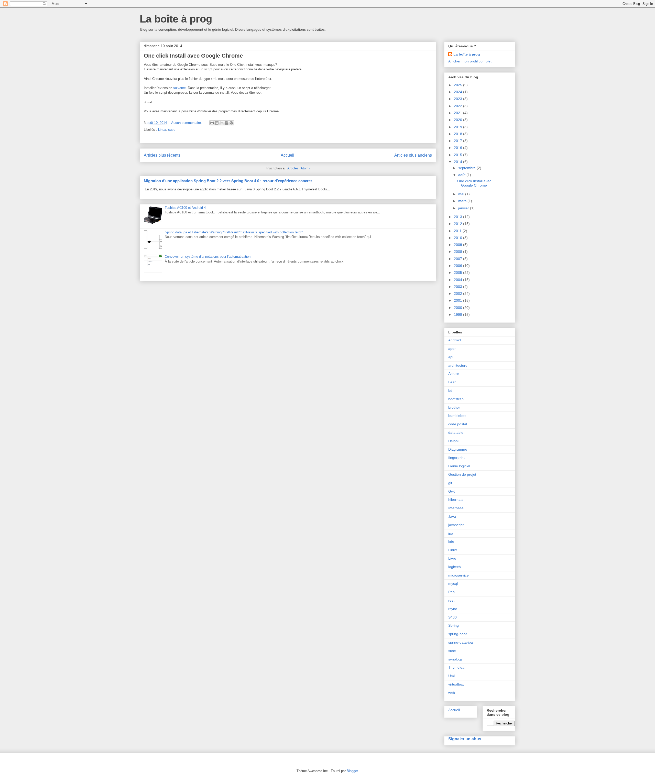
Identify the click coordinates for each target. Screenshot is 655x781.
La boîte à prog (176, 19)
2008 (458, 252)
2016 (458, 148)
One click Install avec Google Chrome (193, 55)
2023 (458, 99)
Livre (452, 558)
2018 (458, 134)
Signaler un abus (464, 738)
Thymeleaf (456, 667)
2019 (458, 127)
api (450, 357)
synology (455, 659)
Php (451, 592)
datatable (455, 432)
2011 (458, 231)
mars (462, 201)
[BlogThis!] (216, 122)
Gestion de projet (462, 474)
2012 (458, 224)
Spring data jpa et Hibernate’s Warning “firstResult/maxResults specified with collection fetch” (234, 232)
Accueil (287, 155)
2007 (458, 259)
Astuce (453, 374)
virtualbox (456, 684)
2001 (458, 300)
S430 (452, 617)
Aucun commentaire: (187, 123)
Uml (451, 676)
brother (454, 407)
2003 (458, 287)
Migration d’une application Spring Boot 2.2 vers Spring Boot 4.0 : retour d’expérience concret (228, 181)
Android (454, 340)
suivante (179, 88)
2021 (458, 113)
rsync (452, 609)
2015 (458, 155)
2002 (458, 293)
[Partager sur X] (221, 122)
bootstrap (456, 399)
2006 (458, 266)
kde (451, 541)
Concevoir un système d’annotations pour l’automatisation (207, 256)
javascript (456, 525)
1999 (458, 314)
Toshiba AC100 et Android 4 (185, 208)
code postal (457, 424)
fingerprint (456, 457)
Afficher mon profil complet (470, 61)
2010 (458, 238)
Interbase (456, 508)
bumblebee (457, 416)
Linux (162, 130)
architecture (457, 365)
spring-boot (457, 634)
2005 (458, 272)
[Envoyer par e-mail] (211, 122)
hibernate (456, 499)
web (451, 693)
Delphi (453, 441)
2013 (458, 217)
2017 (458, 141)
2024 (458, 92)
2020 (458, 120)
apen (452, 348)
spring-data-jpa (460, 642)
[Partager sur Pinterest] (231, 122)
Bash (452, 382)
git (450, 483)
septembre (467, 168)
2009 (458, 245)
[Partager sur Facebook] (226, 122)
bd (450, 390)
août (462, 175)
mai (461, 194)
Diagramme (457, 449)
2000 (458, 308)
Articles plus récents (162, 155)
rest (451, 600)
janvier (464, 208)
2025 (458, 85)
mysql (453, 583)
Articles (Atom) (298, 168)
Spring (453, 625)
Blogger (352, 771)
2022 (458, 106)
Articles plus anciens (413, 155)
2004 (458, 280)
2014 (458, 162)
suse (171, 130)
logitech (454, 567)
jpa (450, 533)
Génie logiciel (459, 466)
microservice (458, 575)
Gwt (451, 491)
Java (452, 516)
